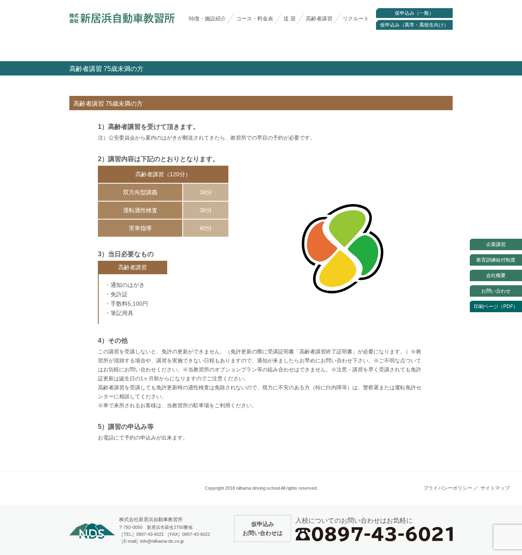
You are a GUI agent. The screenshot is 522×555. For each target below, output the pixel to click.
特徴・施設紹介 (207, 19)
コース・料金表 (254, 19)
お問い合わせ (496, 291)
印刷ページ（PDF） (496, 306)
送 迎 (289, 19)
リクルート (356, 19)
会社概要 (496, 275)
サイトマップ (495, 488)
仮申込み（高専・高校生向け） (414, 25)
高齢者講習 (319, 19)
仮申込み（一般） (414, 13)
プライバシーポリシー (447, 488)
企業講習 (496, 244)
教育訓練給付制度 (495, 260)
